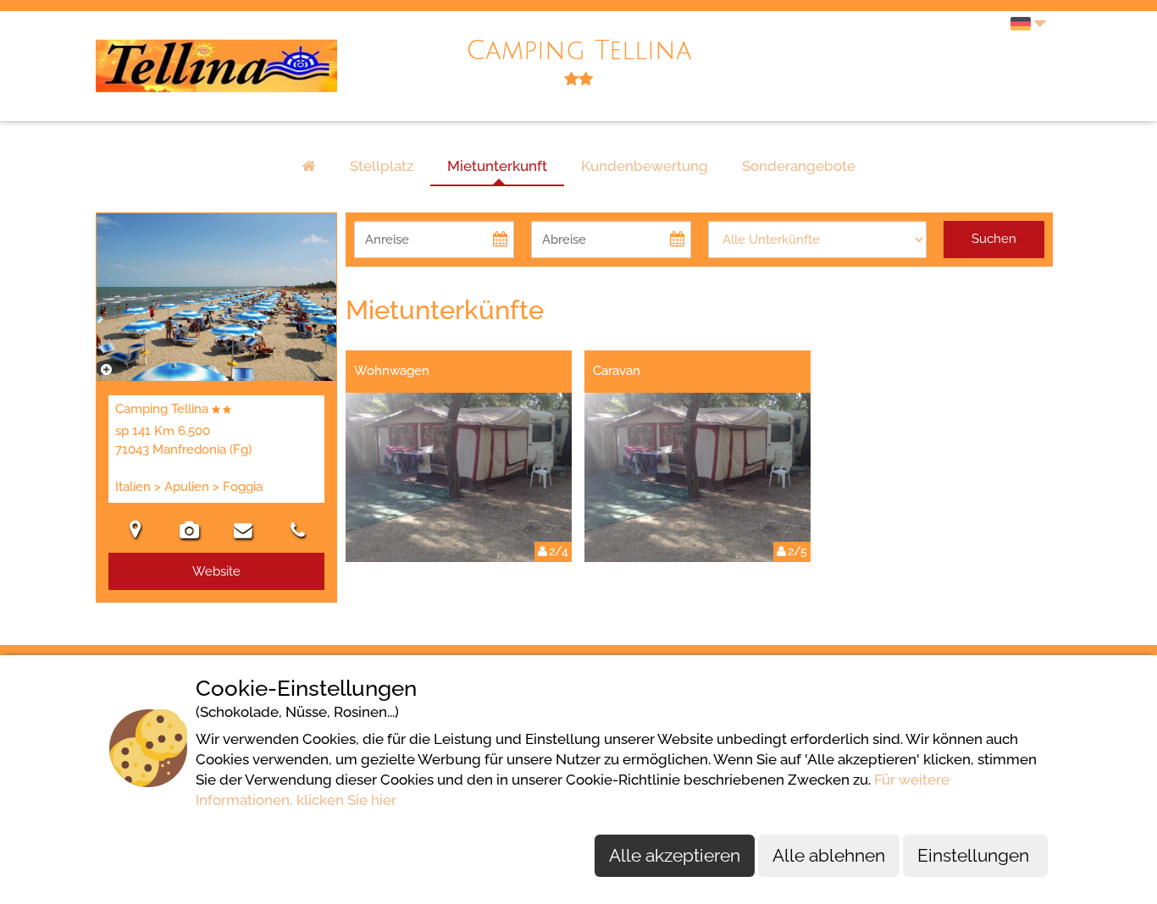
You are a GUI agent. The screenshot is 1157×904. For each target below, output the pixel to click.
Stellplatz (381, 165)
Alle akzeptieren (674, 855)
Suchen (994, 238)
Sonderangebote (798, 165)
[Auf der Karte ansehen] (135, 532)
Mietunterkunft (497, 165)
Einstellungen (975, 855)
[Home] (309, 166)
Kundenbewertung (644, 165)
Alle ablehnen (828, 855)
